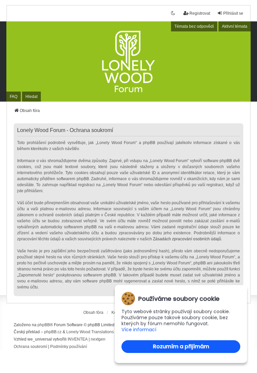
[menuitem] (30, 347)
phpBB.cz (53, 332)
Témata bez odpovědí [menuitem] (194, 26)
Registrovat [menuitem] (199, 13)
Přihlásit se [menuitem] (233, 13)
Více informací (138, 330)
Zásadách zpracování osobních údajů (187, 239)
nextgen (98, 339)
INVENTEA (78, 339)
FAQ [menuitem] (13, 96)
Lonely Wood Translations (90, 332)
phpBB (43, 325)
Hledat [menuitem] (31, 96)
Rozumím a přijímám (181, 346)
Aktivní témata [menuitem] (234, 26)
